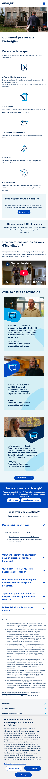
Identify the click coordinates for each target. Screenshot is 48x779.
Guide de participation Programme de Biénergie (24, 537)
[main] (24, 747)
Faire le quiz (24, 212)
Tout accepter (23, 775)
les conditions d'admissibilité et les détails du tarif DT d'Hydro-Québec (20, 695)
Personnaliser (14, 768)
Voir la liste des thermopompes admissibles (15, 112)
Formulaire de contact (31, 500)
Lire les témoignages (24, 478)
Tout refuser (32, 768)
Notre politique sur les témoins (15, 764)
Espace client (25, 80)
